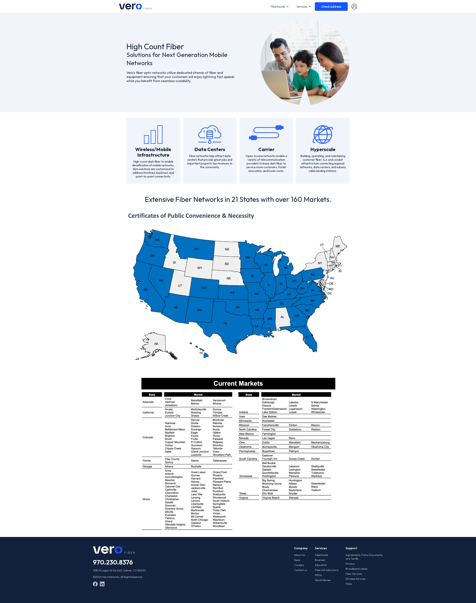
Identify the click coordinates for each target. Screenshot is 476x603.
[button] (280, 6)
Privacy (350, 563)
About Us (299, 555)
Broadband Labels (356, 568)
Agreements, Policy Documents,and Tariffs (364, 556)
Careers (299, 565)
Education (321, 565)
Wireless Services (355, 578)
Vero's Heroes (322, 580)
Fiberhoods (278, 6)
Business (320, 560)
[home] (135, 6)
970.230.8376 (113, 562)
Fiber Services (354, 573)
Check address (331, 6)
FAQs (349, 584)
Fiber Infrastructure (326, 570)
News (297, 560)
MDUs (318, 575)
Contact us (300, 570)
